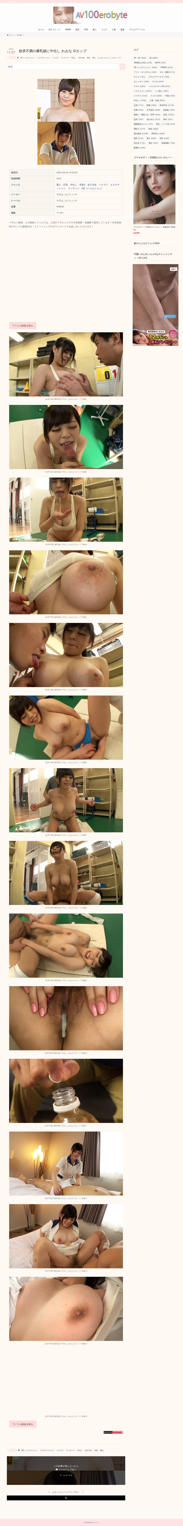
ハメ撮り (161, 91)
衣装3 (82, 184)
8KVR (160, 62)
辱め (153, 143)
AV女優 (12, 57)
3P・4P (140, 57)
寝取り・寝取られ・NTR (147, 114)
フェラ (156, 95)
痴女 (138, 138)
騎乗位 (139, 147)
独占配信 (141, 133)
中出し (73, 57)
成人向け (153, 119)
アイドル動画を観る (22, 325)
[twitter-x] (167, 1)
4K (153, 57)
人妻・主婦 (157, 100)
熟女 (153, 128)
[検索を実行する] (122, 67)
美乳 (164, 138)
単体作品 (167, 105)
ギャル (139, 76)
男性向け (158, 133)
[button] (66, 1497)
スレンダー (141, 81)
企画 (138, 105)
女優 (138, 109)
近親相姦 (168, 143)
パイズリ (55, 57)
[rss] (170, 1)
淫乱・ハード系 (165, 124)
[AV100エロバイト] (91, 15)
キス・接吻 (167, 72)
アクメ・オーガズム (145, 72)
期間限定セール (143, 124)
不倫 (170, 95)
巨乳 (88, 57)
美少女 (139, 143)
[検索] (174, 1)
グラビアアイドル (159, 76)
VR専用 (166, 67)
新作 (168, 119)
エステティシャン (43, 57)
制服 (151, 105)
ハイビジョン (143, 91)
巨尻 (138, 119)
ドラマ (139, 86)
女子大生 (81, 57)
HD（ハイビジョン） (27, 57)
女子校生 (153, 109)
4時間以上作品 (143, 62)
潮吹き (139, 128)
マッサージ (65, 57)
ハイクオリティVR (159, 86)
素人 (94, 57)
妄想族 (169, 109)
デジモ (158, 81)
